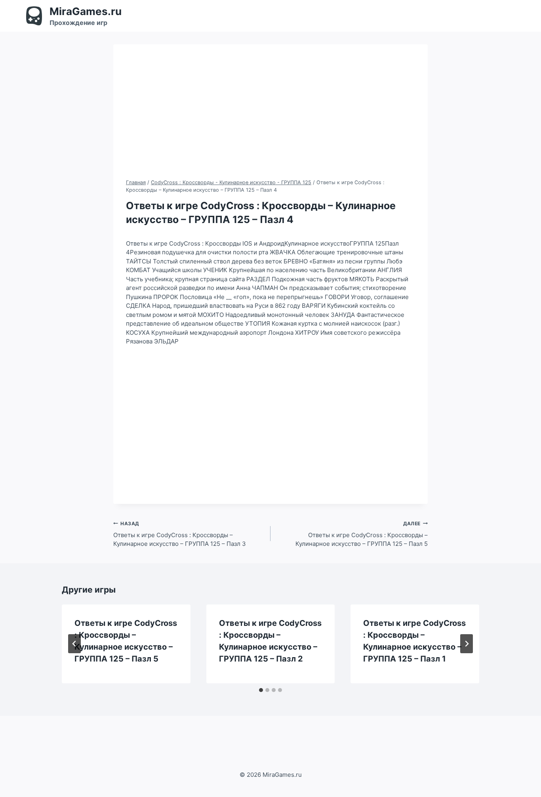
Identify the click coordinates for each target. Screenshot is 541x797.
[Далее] (466, 643)
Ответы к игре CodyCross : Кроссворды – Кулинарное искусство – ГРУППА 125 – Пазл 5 (361, 534)
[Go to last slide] (74, 643)
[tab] (261, 690)
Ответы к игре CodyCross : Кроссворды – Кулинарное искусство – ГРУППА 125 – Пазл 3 (179, 534)
